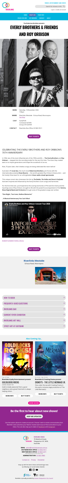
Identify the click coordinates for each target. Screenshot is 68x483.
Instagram (51, 427)
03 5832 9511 (42, 450)
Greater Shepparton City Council (43, 478)
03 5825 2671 (42, 452)
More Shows (34, 403)
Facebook (42, 427)
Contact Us (25, 460)
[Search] (64, 6)
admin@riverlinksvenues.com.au (36, 448)
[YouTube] (37, 470)
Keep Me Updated (34, 416)
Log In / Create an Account (58, 9)
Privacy (33, 460)
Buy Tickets (34, 136)
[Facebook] (30, 470)
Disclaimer (41, 460)
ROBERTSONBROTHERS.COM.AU (13, 241)
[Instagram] (34, 470)
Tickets (27, 396)
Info (11, 396)
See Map (22, 117)
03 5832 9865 (40, 456)
